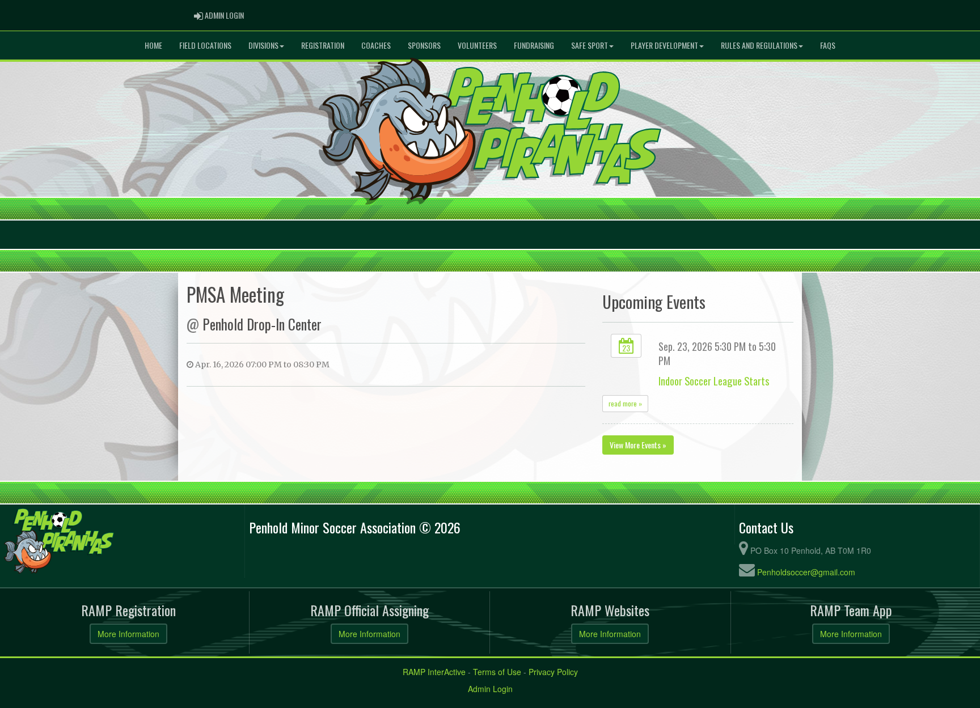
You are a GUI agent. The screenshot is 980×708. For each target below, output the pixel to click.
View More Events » (638, 445)
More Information (128, 633)
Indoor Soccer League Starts (713, 380)
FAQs (827, 45)
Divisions (263, 45)
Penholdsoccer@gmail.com (806, 572)
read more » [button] (625, 403)
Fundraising (534, 45)
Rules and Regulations (759, 45)
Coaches (376, 45)
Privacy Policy (553, 671)
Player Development (664, 45)
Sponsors (424, 45)
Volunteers (477, 45)
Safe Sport (589, 45)
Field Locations (205, 45)
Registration (322, 45)
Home (153, 45)
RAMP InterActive (434, 671)
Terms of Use (497, 671)
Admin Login (490, 688)
